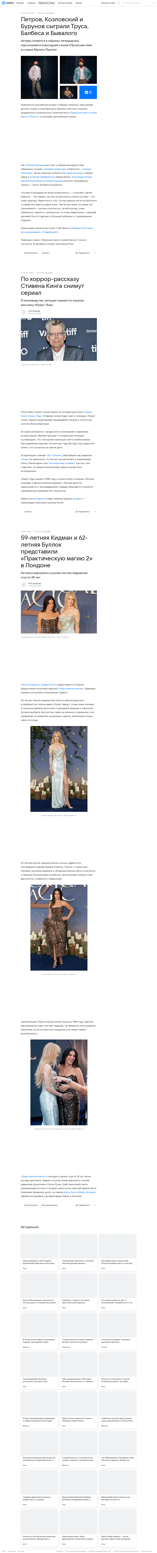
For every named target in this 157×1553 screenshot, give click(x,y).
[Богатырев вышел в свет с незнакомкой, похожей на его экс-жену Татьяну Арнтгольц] (117, 1291)
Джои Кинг (70, 1192)
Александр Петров (82, 177)
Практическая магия (70, 688)
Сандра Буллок (49, 684)
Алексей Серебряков (41, 177)
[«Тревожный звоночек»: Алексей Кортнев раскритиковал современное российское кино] (78, 1252)
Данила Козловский (32, 181)
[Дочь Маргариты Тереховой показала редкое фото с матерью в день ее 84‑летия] (117, 1252)
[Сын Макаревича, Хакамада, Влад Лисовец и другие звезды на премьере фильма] (117, 1449)
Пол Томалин (54, 455)
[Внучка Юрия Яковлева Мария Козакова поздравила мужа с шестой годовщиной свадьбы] (78, 1488)
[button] (39, 77)
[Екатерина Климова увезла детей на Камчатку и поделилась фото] (39, 1449)
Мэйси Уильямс (87, 1192)
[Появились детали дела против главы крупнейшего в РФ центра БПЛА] (117, 1410)
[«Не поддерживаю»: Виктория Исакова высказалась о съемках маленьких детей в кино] (78, 1370)
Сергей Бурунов (54, 181)
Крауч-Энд (34, 416)
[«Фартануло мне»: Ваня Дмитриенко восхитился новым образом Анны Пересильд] (78, 1528)
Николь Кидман (29, 684)
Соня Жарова (34, 311)
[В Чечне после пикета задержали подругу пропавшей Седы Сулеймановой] (39, 1331)
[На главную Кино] (9, 3)
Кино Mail (49, 13)
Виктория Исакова (72, 173)
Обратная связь (147, 1551)
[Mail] (3, 3)
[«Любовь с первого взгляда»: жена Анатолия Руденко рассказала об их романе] (78, 1291)
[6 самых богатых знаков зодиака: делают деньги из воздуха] (78, 1331)
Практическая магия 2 (34, 1176)
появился (40, 498)
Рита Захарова (34, 583)
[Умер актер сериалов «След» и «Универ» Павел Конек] (78, 1410)
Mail (3, 1551)
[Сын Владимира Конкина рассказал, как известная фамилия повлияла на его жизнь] (39, 1370)
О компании (11, 1551)
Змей (70, 463)
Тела (24, 459)
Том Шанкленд (56, 463)
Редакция (59, 1551)
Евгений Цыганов (35, 165)
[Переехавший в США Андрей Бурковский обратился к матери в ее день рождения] (39, 1252)
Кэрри (77, 498)
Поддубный (49, 232)
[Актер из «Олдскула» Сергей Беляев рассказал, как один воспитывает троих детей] (117, 1370)
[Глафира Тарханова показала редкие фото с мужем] (39, 1488)
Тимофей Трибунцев (54, 169)
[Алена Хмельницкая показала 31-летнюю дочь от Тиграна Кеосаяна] (39, 1291)
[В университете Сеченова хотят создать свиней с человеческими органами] (78, 1449)
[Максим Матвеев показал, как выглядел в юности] (117, 1488)
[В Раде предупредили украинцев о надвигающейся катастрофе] (39, 1410)
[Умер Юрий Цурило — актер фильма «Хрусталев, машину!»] (117, 1528)
